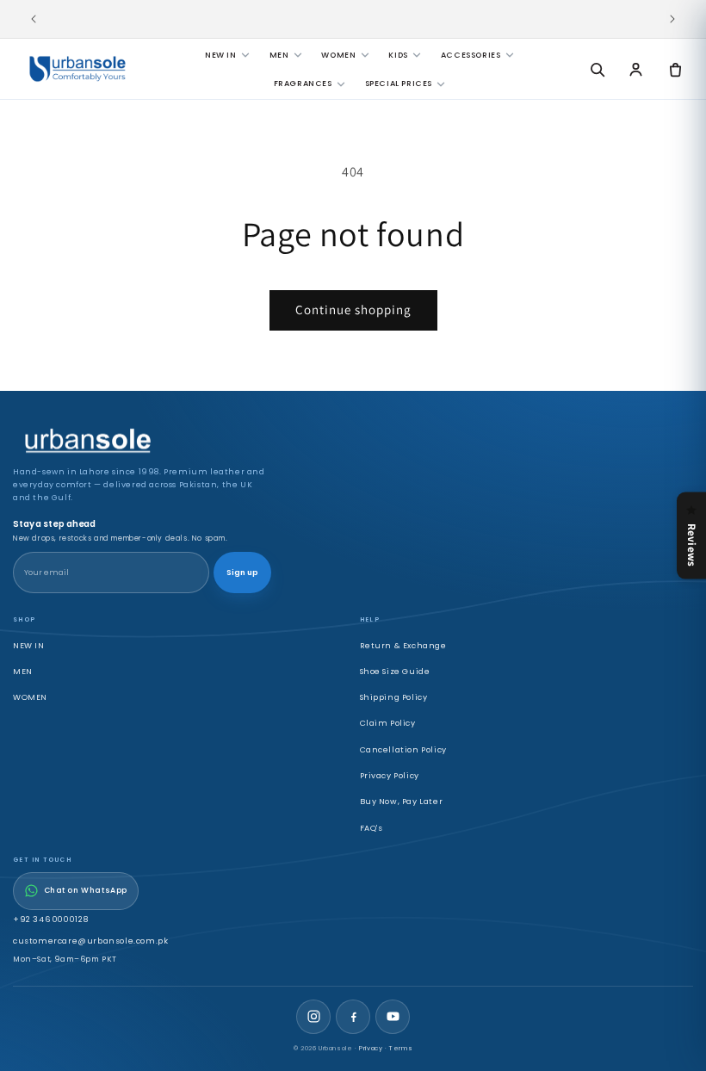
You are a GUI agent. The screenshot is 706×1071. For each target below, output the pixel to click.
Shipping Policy (394, 697)
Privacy (370, 1048)
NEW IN (221, 54)
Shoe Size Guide (395, 671)
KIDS (397, 54)
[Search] (597, 69)
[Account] (636, 69)
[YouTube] (392, 1017)
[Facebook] (353, 1017)
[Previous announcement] (34, 19)
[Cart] (675, 69)
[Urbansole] (77, 69)
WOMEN (338, 54)
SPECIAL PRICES (398, 83)
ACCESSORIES (471, 54)
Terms (400, 1048)
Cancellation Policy (403, 749)
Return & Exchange (403, 645)
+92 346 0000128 (51, 919)
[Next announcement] (672, 19)
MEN (279, 54)
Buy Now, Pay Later (401, 801)
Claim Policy (388, 722)
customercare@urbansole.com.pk (90, 940)
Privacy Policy (389, 775)
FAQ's (371, 827)
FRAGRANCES (303, 83)
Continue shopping (353, 309)
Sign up (242, 572)
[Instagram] (313, 1017)
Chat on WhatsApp (86, 890)
